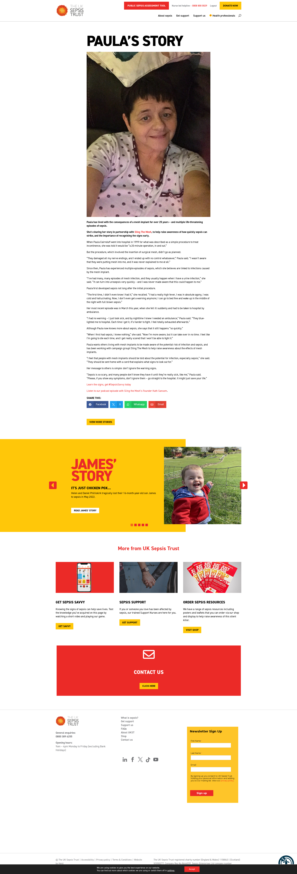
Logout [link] (213, 6)
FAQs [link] (124, 728)
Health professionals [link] (224, 15)
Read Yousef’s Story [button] (86, 510)
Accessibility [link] (87, 859)
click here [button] (148, 686)
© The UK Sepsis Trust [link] (67, 859)
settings (170, 870)
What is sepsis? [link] (129, 717)
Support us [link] (199, 16)
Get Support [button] (129, 622)
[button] (222, 17)
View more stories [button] (100, 422)
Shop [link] (124, 736)
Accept (192, 869)
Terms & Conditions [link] (122, 859)
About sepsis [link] (165, 16)
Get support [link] (182, 16)
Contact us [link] (127, 739)
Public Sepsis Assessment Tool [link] (146, 5)
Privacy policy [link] (103, 859)
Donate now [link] (230, 5)
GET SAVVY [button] (64, 626)
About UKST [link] (127, 732)
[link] (286, 863)
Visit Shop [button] (192, 630)
